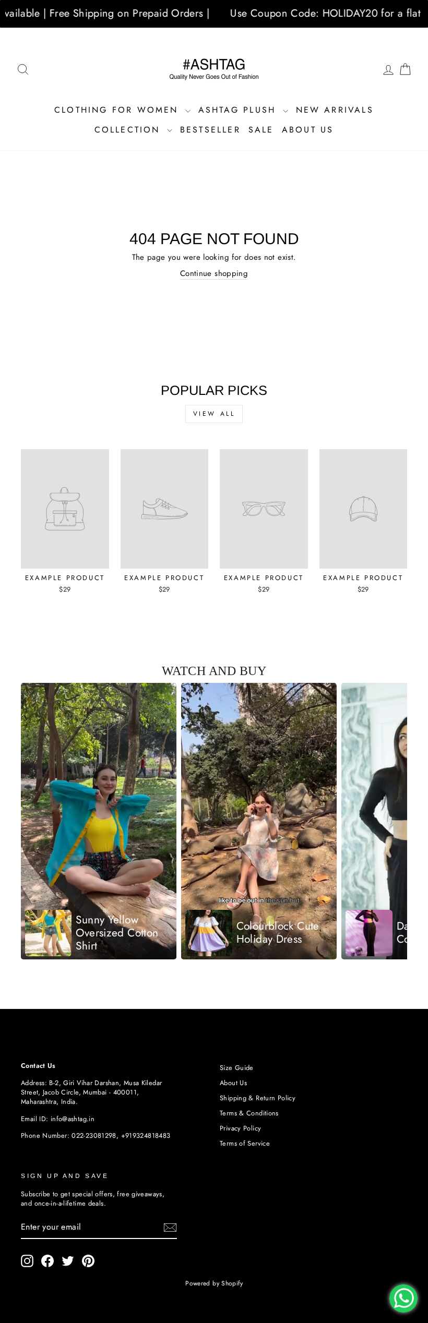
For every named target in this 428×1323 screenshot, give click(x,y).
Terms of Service (245, 1143)
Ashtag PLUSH (239, 110)
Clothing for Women (118, 110)
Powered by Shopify (214, 1283)
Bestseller (210, 130)
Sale (261, 130)
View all (214, 413)
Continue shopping (214, 273)
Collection (129, 130)
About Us (308, 130)
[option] (98, 821)
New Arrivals (335, 110)
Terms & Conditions (249, 1113)
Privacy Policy (240, 1128)
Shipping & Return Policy (257, 1098)
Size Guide (237, 1068)
